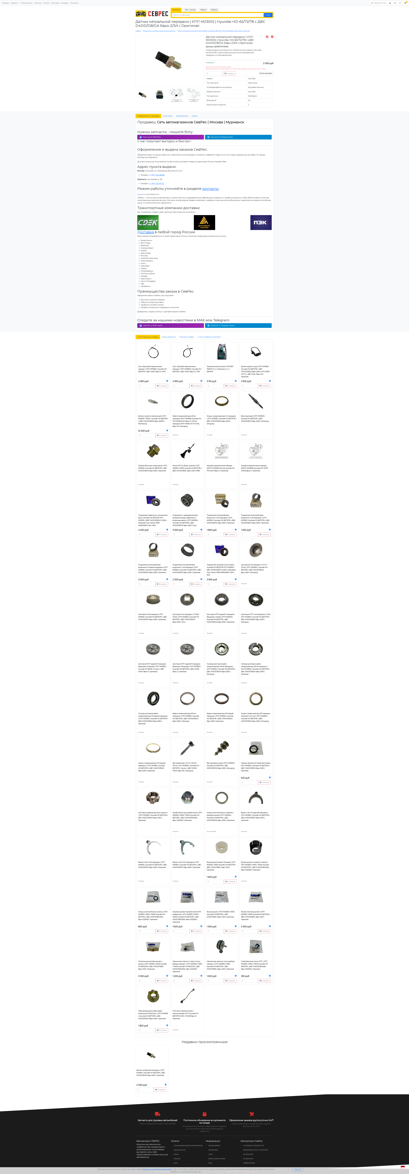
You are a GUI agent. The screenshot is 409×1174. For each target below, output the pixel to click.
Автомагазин (27, 3)
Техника (38, 3)
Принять (298, 1170)
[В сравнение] (272, 36)
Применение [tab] (182, 116)
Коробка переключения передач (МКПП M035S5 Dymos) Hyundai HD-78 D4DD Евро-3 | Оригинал (221, 468)
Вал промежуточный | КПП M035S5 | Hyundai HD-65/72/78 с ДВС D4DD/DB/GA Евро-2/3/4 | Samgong (221, 765)
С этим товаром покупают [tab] (209, 337)
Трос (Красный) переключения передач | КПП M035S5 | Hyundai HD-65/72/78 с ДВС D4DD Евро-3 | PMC (152, 369)
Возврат (64, 3)
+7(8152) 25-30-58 (379, 3)
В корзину (230, 73)
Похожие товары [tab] (186, 337)
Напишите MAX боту (152, 137)
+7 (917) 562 (156, 175)
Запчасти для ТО (180, 1149)
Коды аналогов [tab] (169, 337)
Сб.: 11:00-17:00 (248, 1154)
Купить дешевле (265, 73)
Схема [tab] (194, 116)
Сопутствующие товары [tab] (147, 337)
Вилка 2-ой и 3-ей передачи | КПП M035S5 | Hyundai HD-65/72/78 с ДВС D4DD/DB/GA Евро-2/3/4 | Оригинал (152, 864)
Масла (176, 1154)
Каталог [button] (14, 3)
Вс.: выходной (248, 1158)
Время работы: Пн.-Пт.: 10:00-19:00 (255, 1149)
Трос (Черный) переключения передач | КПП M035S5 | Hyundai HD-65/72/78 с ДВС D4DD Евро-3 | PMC (187, 369)
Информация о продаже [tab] (148, 116)
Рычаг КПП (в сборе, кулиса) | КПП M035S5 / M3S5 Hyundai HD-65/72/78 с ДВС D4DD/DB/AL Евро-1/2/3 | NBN (187, 468)
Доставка (55, 3)
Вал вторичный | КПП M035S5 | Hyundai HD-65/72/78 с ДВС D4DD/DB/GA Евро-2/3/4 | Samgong (255, 418)
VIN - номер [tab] (190, 10)
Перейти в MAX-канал (152, 325)
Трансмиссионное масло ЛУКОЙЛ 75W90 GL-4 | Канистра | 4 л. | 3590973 (220, 369)
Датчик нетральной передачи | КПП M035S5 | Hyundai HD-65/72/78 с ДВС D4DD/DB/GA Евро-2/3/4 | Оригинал (150, 1072)
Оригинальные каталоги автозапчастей (188, 1145)
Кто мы (139, 194)
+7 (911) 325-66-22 (156, 184)
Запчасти (177, 1158)
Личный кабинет (214, 1145)
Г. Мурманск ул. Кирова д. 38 (253, 1145)
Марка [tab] (203, 10)
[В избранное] (267, 36)
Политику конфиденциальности (157, 1169)
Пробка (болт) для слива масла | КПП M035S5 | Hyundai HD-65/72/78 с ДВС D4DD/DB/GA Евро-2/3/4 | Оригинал (152, 468)
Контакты (74, 3)
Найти (268, 15)
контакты (210, 188)
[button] (405, 3)
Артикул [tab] (176, 10)
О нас (210, 1154)
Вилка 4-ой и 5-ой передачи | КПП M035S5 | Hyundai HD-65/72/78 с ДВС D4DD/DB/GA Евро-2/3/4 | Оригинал (187, 864)
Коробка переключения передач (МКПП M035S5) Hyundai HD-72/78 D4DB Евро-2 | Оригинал (254, 468)
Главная (5, 3)
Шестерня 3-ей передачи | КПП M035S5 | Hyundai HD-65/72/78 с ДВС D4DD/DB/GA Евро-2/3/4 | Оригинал (152, 616)
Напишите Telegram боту (222, 137)
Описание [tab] (167, 116)
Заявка (214, 10)
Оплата (46, 3)
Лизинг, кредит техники (216, 1158)
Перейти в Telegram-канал (223, 325)
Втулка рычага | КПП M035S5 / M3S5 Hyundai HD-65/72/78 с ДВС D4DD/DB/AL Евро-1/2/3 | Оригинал (220, 914)
